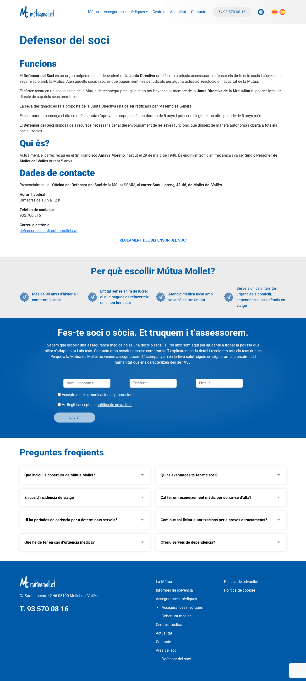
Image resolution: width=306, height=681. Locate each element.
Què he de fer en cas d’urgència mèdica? (59, 542)
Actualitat (178, 12)
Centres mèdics (169, 624)
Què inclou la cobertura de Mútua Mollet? (59, 475)
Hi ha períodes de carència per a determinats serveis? (70, 520)
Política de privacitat (241, 581)
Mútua (93, 12)
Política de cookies (240, 590)
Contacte (198, 12)
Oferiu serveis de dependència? (188, 542)
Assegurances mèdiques (124, 12)
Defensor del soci (176, 659)
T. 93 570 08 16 (44, 609)
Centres (159, 12)
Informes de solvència (174, 590)
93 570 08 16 (234, 12)
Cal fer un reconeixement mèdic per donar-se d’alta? (206, 497)
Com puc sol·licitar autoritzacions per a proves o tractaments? (214, 520)
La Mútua (164, 581)
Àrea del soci (166, 650)
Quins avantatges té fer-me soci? (189, 475)
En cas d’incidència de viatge (49, 497)
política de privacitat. (114, 404)
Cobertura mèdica (176, 616)
